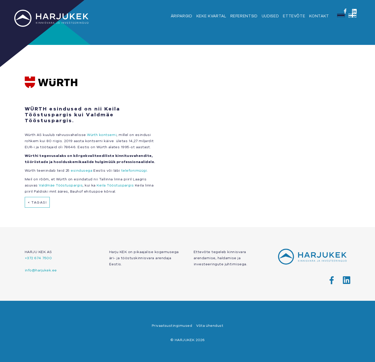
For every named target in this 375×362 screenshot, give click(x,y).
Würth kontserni (102, 135)
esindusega (81, 170)
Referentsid (244, 16)
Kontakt (319, 16)
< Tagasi (37, 202)
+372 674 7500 (38, 258)
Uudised (270, 16)
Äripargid (181, 16)
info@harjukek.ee (41, 270)
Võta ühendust (209, 325)
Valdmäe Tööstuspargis (61, 185)
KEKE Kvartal (211, 16)
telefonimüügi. (134, 170)
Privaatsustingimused (172, 325)
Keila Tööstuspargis (115, 185)
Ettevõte (294, 16)
